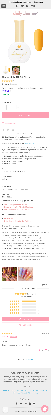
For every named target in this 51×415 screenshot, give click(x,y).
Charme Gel (8, 218)
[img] (7, 333)
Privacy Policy (33, 393)
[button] (7, 81)
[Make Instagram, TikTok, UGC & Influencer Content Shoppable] (44, 285)
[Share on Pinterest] (12, 130)
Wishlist (24, 393)
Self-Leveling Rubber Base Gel (15, 204)
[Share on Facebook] (4, 130)
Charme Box (15, 390)
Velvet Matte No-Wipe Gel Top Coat (17, 209)
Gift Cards (16, 393)
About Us (6, 390)
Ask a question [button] (25, 325)
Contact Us (43, 390)
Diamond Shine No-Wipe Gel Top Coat (18, 207)
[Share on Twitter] (8, 130)
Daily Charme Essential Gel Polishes (17, 221)
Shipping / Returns (28, 390)
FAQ (37, 390)
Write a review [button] (25, 319)
